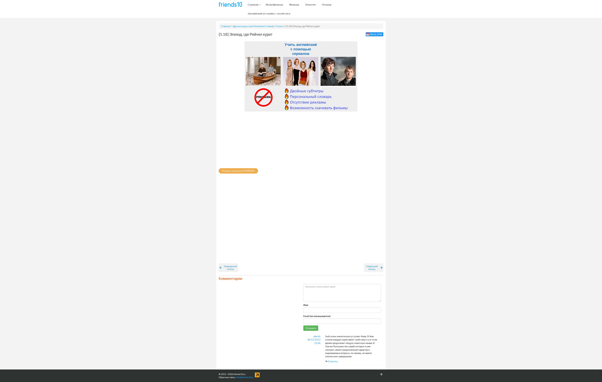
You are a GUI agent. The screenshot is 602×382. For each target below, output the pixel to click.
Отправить (310, 328)
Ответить (333, 361)
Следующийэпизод (372, 267)
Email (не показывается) (316, 316)
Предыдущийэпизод (230, 267)
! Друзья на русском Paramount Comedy (253, 26)
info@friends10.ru (244, 377)
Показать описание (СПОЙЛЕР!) (238, 170)
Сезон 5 (280, 26)
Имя (305, 305)
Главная (225, 26)
